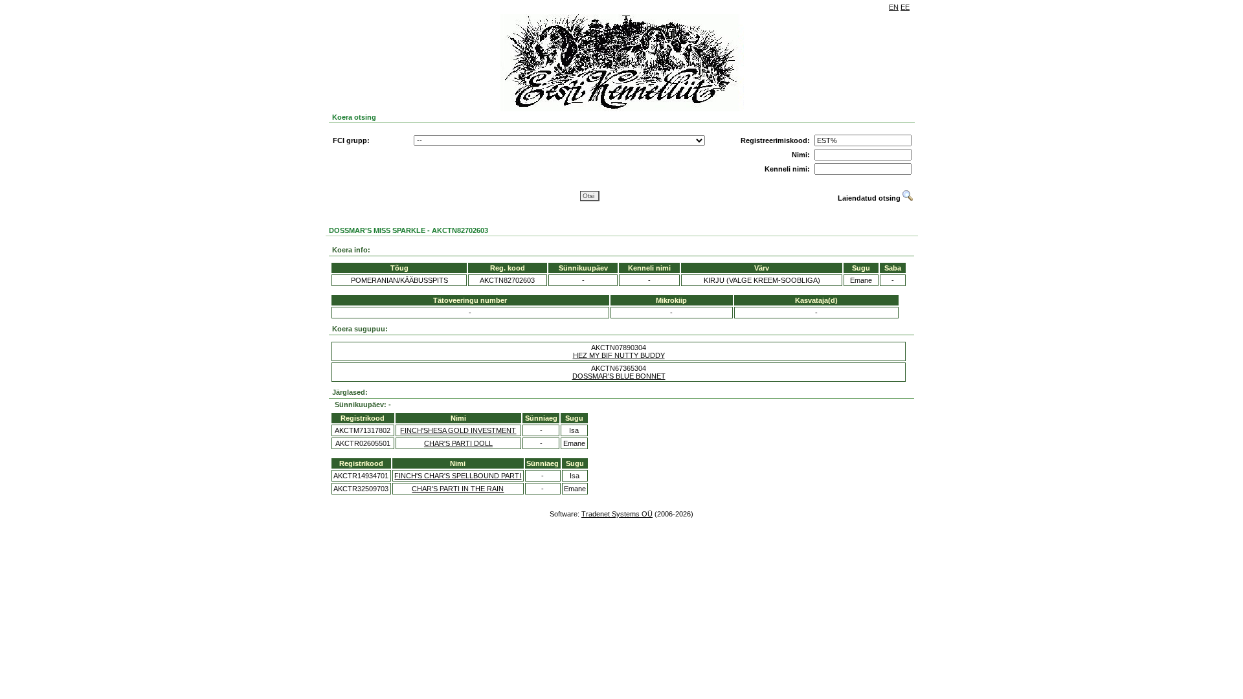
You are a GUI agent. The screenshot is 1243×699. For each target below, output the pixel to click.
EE (905, 7)
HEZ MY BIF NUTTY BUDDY (619, 355)
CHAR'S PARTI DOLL (458, 443)
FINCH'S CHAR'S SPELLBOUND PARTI (457, 476)
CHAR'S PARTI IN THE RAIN (458, 489)
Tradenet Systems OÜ (617, 514)
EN (894, 7)
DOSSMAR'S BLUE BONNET (619, 376)
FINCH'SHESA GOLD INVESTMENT (458, 430)
